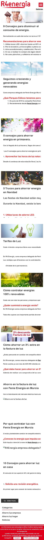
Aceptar (17, 538)
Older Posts (11, 501)
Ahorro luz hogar (10, 517)
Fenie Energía (32, 103)
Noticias (39, 9)
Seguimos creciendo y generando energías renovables (17, 83)
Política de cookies (31, 538)
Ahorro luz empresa (11, 513)
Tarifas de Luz (12, 241)
